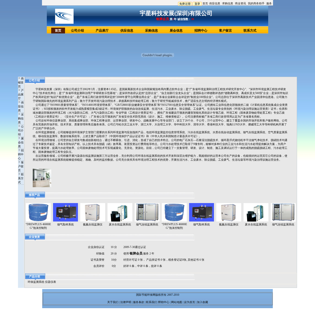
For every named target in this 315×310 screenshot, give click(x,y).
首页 (205, 3)
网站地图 (176, 302)
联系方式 (250, 30)
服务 (269, 3)
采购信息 (151, 30)
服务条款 (138, 302)
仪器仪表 (50, 281)
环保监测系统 (36, 281)
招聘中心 (200, 30)
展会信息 (176, 30)
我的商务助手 (256, 3)
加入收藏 (202, 302)
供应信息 (214, 3)
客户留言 (225, 30)
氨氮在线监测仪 (92, 224)
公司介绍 (77, 30)
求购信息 (227, 3)
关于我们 (113, 302)
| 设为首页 (189, 302)
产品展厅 (102, 30)
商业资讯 (240, 3)
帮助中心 (164, 302)
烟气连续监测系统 (147, 224)
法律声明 (126, 302)
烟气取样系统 (65, 224)
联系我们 (151, 302)
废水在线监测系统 (120, 224)
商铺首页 (21, 82)
